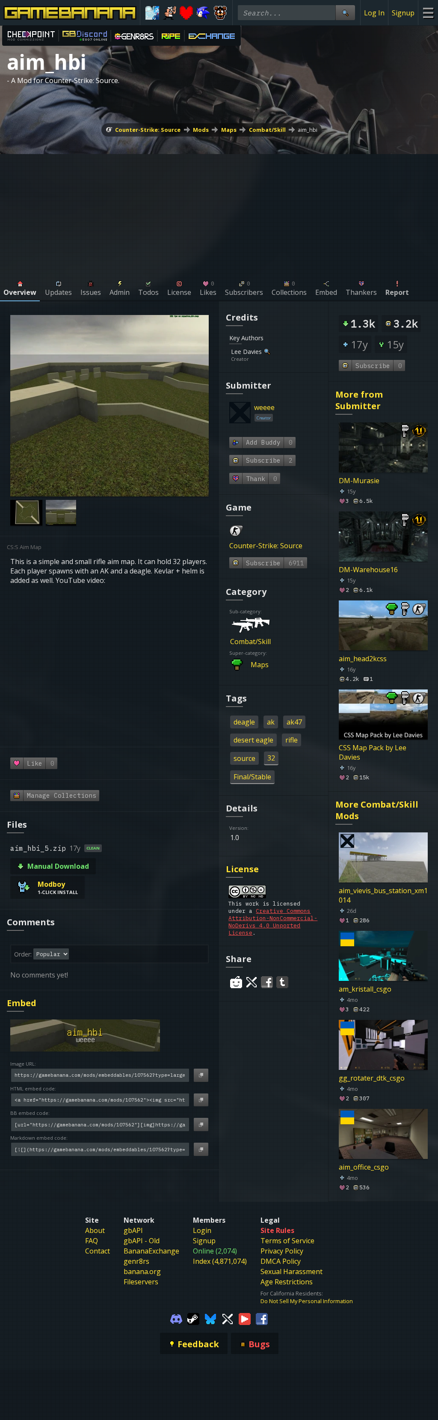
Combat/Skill (267, 130)
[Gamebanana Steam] (193, 1318)
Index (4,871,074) (220, 1261)
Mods (201, 130)
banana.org (142, 1271)
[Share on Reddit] (236, 982)
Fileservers (141, 1281)
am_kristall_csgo (365, 989)
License (242, 869)
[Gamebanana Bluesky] (210, 1318)
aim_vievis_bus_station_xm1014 (383, 895)
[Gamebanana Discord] (176, 1318)
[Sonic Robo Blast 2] (203, 12)
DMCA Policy (280, 1261)
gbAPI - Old (142, 1240)
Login (202, 1230)
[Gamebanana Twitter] (227, 1318)
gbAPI (133, 1230)
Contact (97, 1251)
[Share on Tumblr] (282, 982)
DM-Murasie (359, 480)
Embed (21, 1003)
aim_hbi (307, 130)
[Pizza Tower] (169, 12)
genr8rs (136, 1261)
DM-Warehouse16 (368, 569)
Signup (403, 13)
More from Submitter (359, 400)
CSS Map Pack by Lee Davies (372, 752)
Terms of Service (287, 1240)
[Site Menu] (428, 12)
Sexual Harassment (291, 1271)
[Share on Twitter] (251, 982)
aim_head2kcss (363, 658)
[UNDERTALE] (186, 12)
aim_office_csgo (364, 1167)
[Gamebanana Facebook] (262, 1318)
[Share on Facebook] (267, 982)
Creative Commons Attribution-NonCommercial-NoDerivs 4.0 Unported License (272, 921)
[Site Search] (345, 12)
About (95, 1230)
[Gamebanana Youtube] (245, 1318)
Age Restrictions (286, 1281)
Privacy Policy (281, 1251)
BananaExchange (151, 1251)
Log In (374, 13)
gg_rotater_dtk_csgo (372, 1078)
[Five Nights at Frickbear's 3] (220, 12)
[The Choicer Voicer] (152, 12)
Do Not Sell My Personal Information (306, 1301)
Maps (229, 130)
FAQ (91, 1240)
